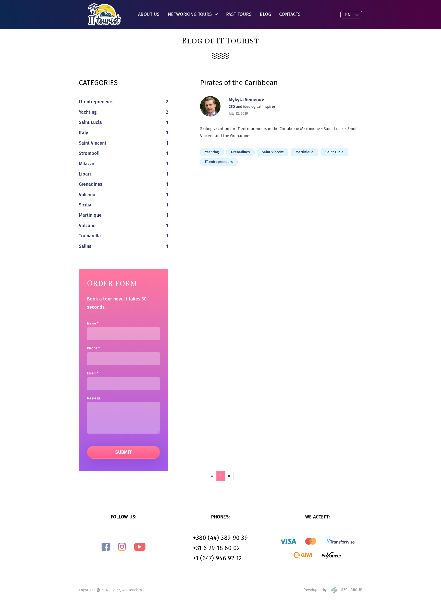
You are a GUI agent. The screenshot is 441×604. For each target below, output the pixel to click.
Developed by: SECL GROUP (332, 590)
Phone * (93, 348)
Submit (123, 452)
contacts (290, 14)
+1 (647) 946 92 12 (217, 558)
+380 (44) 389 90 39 (220, 537)
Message (93, 398)
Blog (265, 14)
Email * (92, 373)
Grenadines (240, 152)
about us (149, 14)
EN (348, 14)
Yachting (212, 152)
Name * (93, 323)
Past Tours (239, 14)
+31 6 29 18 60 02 (216, 548)
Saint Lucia (334, 152)
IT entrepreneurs (219, 162)
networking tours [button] (191, 14)
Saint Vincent (273, 152)
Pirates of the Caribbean (239, 82)
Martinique (304, 152)
